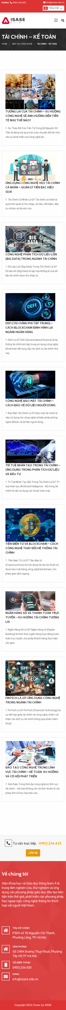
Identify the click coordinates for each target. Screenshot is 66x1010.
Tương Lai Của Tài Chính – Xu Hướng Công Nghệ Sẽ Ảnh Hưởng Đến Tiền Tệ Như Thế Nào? (33, 116)
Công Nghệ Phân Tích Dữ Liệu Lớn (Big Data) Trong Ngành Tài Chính (31, 257)
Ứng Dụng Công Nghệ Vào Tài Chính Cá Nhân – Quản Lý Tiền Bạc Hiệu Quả (32, 187)
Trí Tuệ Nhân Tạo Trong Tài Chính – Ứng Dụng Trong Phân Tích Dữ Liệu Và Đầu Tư (32, 469)
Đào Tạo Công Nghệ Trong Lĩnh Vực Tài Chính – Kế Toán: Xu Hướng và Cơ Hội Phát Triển (31, 772)
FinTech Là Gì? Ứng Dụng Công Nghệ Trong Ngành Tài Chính (32, 700)
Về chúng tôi (15, 874)
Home (4, 44)
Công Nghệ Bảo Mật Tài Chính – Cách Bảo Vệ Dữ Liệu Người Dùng (30, 403)
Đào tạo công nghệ (22, 44)
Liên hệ (33, 852)
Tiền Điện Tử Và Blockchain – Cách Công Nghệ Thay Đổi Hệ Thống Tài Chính (31, 548)
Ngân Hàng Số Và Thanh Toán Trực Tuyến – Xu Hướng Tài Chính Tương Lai (32, 617)
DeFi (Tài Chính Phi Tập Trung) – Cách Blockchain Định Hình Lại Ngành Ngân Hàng (29, 327)
